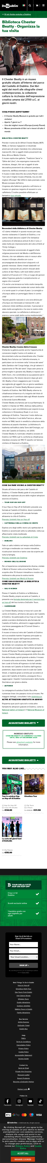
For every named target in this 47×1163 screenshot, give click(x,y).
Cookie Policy (24, 1052)
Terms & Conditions (23, 1042)
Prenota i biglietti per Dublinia (14, 558)
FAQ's (23, 1038)
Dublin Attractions (23, 1002)
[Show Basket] (36, 5)
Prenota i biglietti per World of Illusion (18, 578)
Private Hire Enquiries (23, 1071)
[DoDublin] (10, 2)
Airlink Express (23, 1022)
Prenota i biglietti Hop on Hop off (16, 519)
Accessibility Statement (23, 1055)
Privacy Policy (23, 1048)
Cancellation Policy (23, 1045)
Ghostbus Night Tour (23, 989)
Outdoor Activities (23, 1006)
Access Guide (23, 1059)
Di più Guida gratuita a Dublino (17, 14)
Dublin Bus (23, 1029)
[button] (43, 5)
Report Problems (23, 1078)
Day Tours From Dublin (23, 992)
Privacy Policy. (25, 972)
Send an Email (23, 1068)
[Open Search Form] (30, 5)
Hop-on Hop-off (23, 985)
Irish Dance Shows (23, 996)
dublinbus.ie (36, 697)
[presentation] (12, 794)
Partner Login (23, 1089)
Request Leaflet (23, 1075)
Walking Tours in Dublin (23, 1009)
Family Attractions (23, 1013)
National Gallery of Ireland (13, 710)
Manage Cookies (23, 1159)
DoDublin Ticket (24, 1025)
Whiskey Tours (23, 999)
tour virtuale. (16, 196)
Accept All (22, 1153)
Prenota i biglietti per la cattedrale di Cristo (20, 537)
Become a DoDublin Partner (23, 1082)
